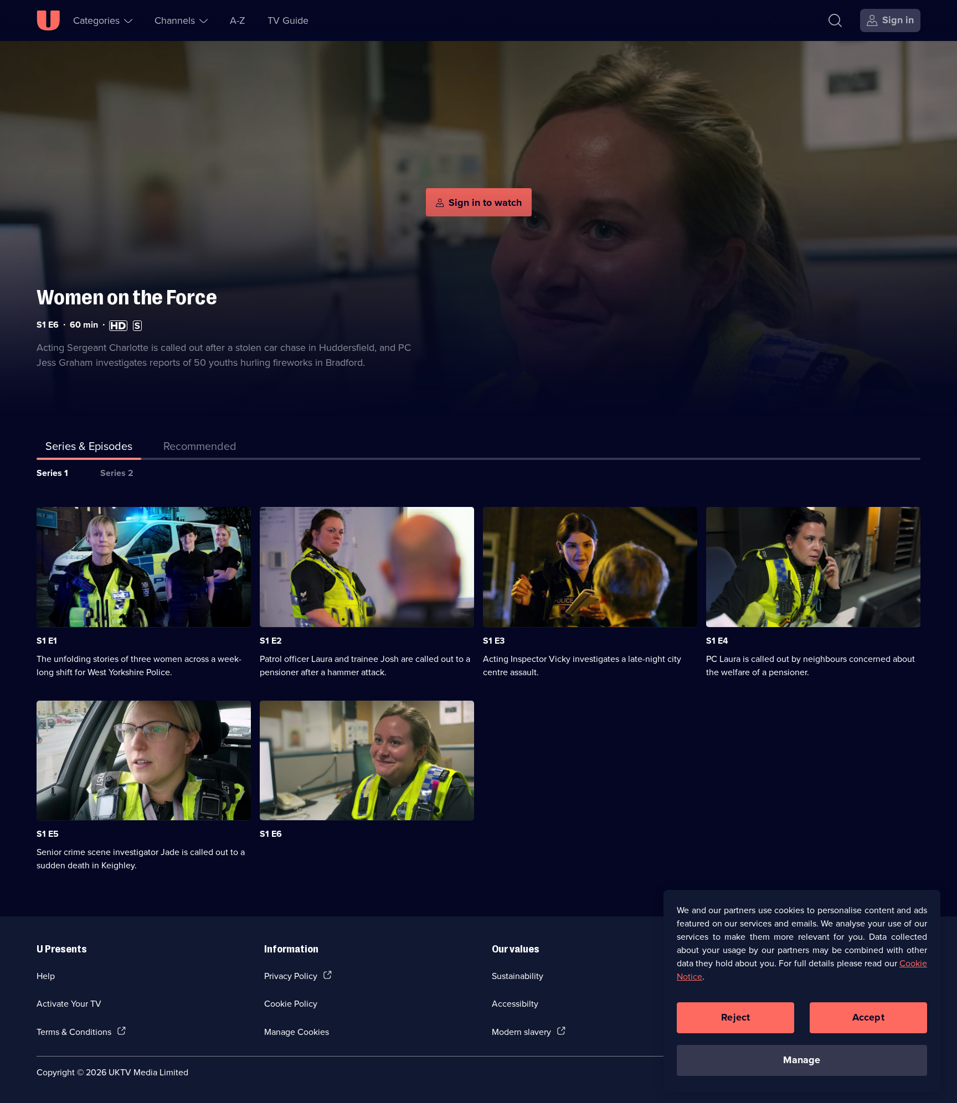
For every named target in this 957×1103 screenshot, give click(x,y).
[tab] (200, 448)
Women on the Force (127, 297)
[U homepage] (48, 20)
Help (46, 976)
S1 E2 (271, 640)
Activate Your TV (69, 1003)
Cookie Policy (290, 1003)
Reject (735, 1017)
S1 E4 (717, 640)
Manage (801, 1060)
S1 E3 (494, 640)
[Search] (835, 20)
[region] (801, 990)
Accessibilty (515, 1003)
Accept (868, 1017)
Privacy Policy (290, 976)
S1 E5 (48, 833)
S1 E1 (47, 640)
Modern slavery (521, 1032)
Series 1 (52, 473)
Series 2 (116, 473)
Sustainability (517, 976)
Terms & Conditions (74, 1032)
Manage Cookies (296, 1032)
